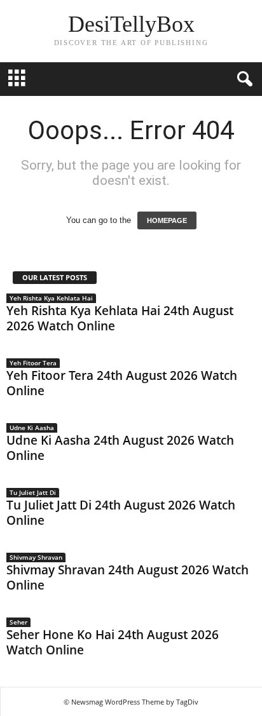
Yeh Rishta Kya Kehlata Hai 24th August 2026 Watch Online (119, 318)
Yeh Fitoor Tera (33, 362)
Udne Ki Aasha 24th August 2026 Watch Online (120, 448)
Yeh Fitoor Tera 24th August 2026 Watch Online (121, 383)
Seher (18, 622)
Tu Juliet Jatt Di (33, 492)
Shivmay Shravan (36, 557)
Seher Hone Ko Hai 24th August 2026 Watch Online (112, 642)
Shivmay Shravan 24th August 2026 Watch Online (127, 577)
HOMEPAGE (167, 220)
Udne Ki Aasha (32, 427)
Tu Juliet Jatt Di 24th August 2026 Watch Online (120, 513)
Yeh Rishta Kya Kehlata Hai (51, 298)
